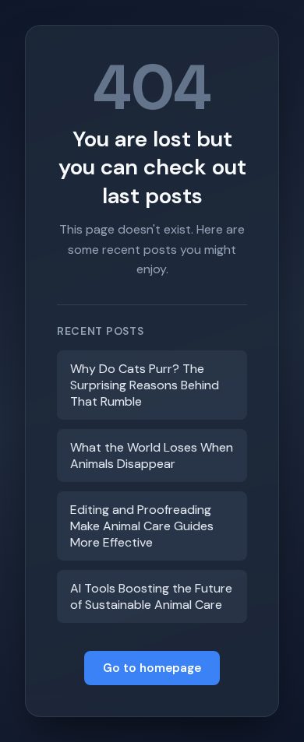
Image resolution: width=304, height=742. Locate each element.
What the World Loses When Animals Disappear (151, 455)
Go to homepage (152, 668)
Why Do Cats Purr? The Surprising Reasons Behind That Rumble (144, 385)
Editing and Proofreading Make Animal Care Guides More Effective (142, 525)
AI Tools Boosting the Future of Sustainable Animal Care (151, 596)
